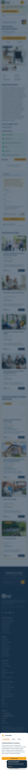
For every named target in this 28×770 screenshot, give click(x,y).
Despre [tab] (19, 739)
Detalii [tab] (13, 739)
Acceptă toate (14, 758)
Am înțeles (10, 766)
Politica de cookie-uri (14, 768)
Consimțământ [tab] (6, 739)
